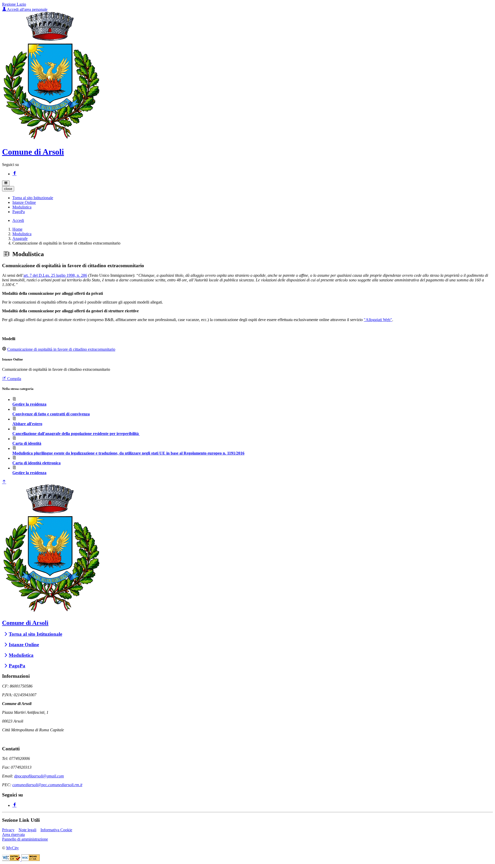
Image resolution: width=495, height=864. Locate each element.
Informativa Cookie (56, 830)
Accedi (18, 220)
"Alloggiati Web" (378, 319)
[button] (32, 198)
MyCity (12, 848)
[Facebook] (14, 174)
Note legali (27, 830)
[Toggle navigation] (6, 183)
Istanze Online (24, 644)
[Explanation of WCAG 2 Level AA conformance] (30, 859)
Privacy (8, 830)
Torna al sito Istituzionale (35, 634)
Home (17, 229)
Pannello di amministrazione (25, 839)
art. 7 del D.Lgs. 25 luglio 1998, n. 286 (55, 275)
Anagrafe (20, 238)
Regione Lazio (14, 4)
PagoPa (17, 665)
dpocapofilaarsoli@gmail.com (39, 776)
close (8, 189)
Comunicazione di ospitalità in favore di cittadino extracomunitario (61, 349)
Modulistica (21, 234)
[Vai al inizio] (4, 482)
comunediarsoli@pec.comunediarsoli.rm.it (47, 785)
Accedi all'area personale (26, 9)
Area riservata (13, 834)
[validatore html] (11, 859)
